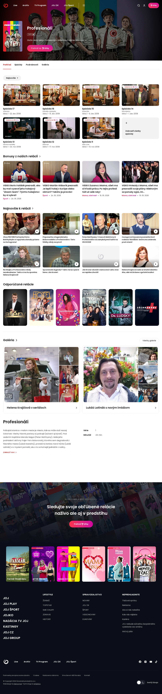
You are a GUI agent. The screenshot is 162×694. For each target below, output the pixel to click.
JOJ (6, 598)
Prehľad (7, 64)
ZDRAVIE (47, 614)
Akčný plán (127, 631)
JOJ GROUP (11, 638)
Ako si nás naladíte (131, 610)
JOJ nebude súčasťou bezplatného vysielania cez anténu (138, 625)
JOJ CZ (8, 632)
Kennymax (18, 684)
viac (83, 40)
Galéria (45, 64)
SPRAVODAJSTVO (92, 594)
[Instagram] (145, 661)
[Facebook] (140, 661)
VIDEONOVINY (88, 614)
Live (15, 5)
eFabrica (37, 684)
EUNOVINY (87, 619)
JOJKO (8, 615)
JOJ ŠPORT (11, 609)
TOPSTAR (47, 605)
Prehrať (77, 524)
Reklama (126, 605)
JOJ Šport (69, 5)
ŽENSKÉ (46, 600)
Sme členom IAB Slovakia (71, 675)
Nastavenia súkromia (51, 675)
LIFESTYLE (48, 594)
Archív (26, 5)
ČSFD (30, 34)
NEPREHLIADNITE (131, 594)
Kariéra (125, 619)
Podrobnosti (32, 64)
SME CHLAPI (48, 610)
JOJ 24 (54, 5)
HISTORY (47, 619)
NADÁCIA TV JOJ (15, 621)
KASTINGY (10, 626)
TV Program (40, 5)
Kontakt (87, 675)
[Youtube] (151, 661)
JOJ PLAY (10, 604)
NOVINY (86, 600)
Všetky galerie (149, 340)
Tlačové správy (129, 600)
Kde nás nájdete (129, 614)
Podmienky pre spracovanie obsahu (16, 675)
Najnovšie (11, 78)
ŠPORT (85, 610)
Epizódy (18, 64)
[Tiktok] (156, 661)
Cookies (36, 675)
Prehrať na (36, 48)
